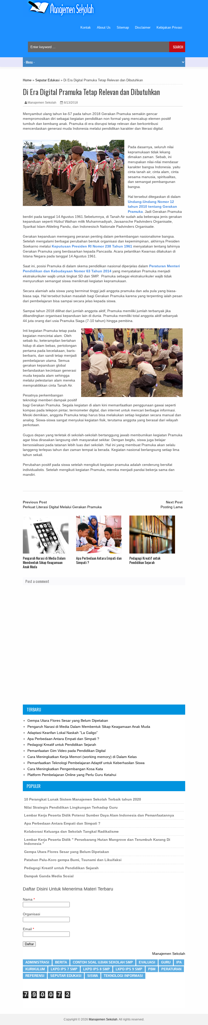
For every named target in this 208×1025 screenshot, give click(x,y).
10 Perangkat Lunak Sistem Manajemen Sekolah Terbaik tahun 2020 (82, 799)
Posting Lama (172, 507)
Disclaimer (142, 27)
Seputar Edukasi (47, 80)
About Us (104, 27)
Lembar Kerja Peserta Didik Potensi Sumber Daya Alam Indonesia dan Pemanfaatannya (99, 815)
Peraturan (171, 969)
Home (27, 80)
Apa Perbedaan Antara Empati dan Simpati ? (99, 560)
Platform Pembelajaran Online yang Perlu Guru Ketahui (71, 775)
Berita (61, 962)
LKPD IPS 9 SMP (129, 969)
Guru (165, 962)
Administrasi (37, 962)
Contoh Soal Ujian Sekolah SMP (103, 962)
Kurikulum (35, 969)
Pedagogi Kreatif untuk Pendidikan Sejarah (144, 560)
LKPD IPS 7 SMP (64, 969)
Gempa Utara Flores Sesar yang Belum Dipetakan (67, 720)
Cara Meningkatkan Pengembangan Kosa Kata (65, 769)
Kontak (85, 27)
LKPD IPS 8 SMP (96, 969)
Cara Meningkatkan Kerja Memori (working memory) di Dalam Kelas (82, 757)
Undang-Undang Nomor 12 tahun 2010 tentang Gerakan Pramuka (152, 207)
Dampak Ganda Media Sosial (49, 876)
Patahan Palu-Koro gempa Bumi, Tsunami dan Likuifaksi (73, 860)
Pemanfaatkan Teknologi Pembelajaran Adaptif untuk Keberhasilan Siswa (86, 763)
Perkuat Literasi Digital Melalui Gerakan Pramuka (62, 507)
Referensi (34, 976)
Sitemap (123, 27)
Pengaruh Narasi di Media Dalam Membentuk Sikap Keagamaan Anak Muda (44, 562)
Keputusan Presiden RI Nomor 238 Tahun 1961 (92, 246)
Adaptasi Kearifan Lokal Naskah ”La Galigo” (62, 733)
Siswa (92, 976)
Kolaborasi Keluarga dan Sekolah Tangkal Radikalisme (71, 831)
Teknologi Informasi (123, 976)
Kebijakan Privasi (169, 27)
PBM (151, 969)
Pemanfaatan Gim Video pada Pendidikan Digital (66, 751)
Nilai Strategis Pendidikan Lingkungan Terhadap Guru (71, 807)
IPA (179, 962)
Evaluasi (147, 962)
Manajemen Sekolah (168, 954)
